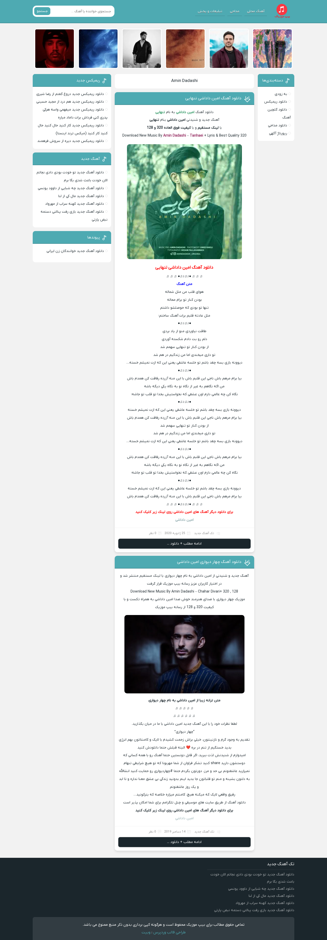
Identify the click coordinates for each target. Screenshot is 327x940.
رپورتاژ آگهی (278, 133)
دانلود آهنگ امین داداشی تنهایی (213, 98)
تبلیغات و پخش (210, 11)
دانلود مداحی (277, 125)
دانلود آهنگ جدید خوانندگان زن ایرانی (75, 251)
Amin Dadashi (184, 81)
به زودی (281, 94)
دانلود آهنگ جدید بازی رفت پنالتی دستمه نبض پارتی (254, 910)
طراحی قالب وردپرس (169, 932)
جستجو (42, 11)
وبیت (146, 932)
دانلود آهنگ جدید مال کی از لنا (81, 196)
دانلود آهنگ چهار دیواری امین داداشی (209, 561)
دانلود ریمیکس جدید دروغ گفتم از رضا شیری (70, 94)
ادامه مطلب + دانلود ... (184, 543)
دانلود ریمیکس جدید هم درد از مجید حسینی (70, 101)
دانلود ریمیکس (275, 101)
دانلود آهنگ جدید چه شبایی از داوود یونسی (71, 188)
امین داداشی (184, 818)
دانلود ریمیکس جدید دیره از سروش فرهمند (70, 141)
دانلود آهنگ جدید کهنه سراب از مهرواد (74, 203)
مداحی (234, 11)
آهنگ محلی (255, 11)
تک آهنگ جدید (204, 533)
